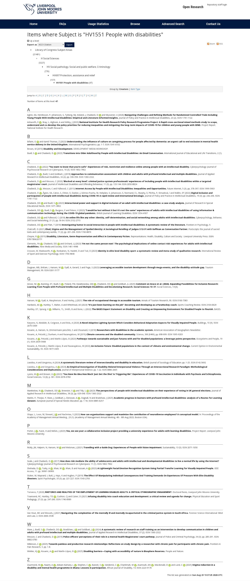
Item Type (135, 89)
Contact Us (213, 24)
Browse (135, 24)
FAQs (62, 24)
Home (33, 24)
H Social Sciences (50, 58)
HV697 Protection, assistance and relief (74, 75)
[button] (69, 44)
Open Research (193, 7)
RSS (221, 43)
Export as (32, 44)
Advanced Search (173, 24)
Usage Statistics (98, 24)
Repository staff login (217, 4)
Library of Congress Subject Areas (53, 49)
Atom (212, 43)
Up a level (34, 40)
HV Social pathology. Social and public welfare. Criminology (78, 66)
